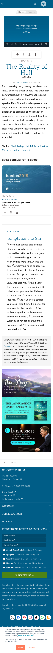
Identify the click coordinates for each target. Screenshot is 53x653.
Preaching (26, 150)
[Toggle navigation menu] (50, 4)
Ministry (34, 146)
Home (13, 462)
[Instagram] (30, 617)
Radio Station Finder (11, 499)
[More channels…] (48, 617)
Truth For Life (4, 3)
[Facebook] (18, 617)
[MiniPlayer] (45, 44)
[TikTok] (36, 617)
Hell (27, 146)
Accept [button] (20, 647)
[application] (26, 44)
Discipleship (17, 146)
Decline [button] (32, 647)
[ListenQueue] (7, 44)
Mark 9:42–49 (22, 82)
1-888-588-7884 (22, 486)
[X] (12, 617)
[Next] (20, 44)
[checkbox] (24, 558)
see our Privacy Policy (26, 635)
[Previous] (11, 44)
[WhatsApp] (42, 617)
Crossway (8, 346)
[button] (26, 31)
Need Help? (7, 495)
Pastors (16, 150)
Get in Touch (8, 492)
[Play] (16, 44)
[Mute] (41, 44)
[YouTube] (24, 617)
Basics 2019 (9, 199)
